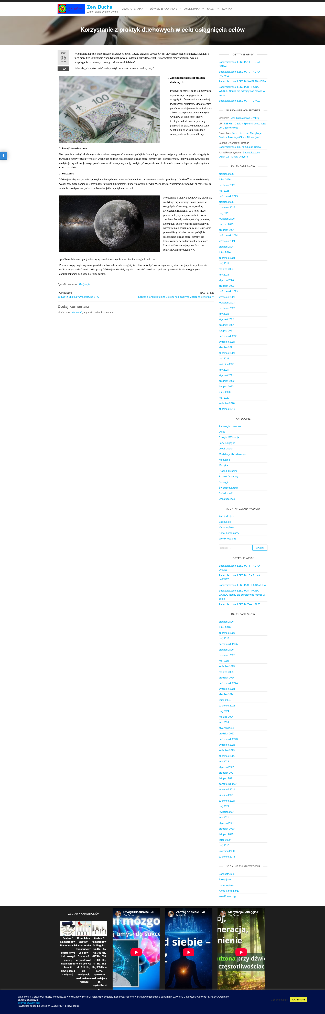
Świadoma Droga (228, 487)
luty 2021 (224, 369)
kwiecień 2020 (227, 403)
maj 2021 (224, 358)
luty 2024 (224, 274)
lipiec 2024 (225, 252)
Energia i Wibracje (229, 437)
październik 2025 (228, 196)
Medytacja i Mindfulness (232, 454)
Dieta (222, 431)
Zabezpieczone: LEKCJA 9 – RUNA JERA (242, 81)
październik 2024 (228, 235)
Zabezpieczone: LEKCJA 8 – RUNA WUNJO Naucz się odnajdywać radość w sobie (242, 91)
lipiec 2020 (225, 392)
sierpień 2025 (226, 201)
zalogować (76, 312)
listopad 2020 (226, 386)
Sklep (211, 8)
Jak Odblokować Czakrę (245, 118)
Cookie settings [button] (279, 999)
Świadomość (226, 493)
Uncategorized (227, 498)
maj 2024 (224, 263)
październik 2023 (228, 291)
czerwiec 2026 (227, 185)
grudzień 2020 (226, 380)
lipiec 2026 (225, 179)
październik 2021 (228, 336)
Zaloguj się (225, 521)
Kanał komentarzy (229, 533)
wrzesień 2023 (227, 297)
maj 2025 (224, 213)
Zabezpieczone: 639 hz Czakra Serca (240, 147)
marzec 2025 (226, 224)
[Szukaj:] (243, 548)
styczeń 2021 (226, 375)
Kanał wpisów (226, 527)
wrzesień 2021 (227, 341)
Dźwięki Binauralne (163, 8)
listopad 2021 (226, 330)
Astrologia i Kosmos (230, 426)
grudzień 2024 (226, 229)
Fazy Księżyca (227, 443)
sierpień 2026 (226, 173)
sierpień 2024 (226, 246)
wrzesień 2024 (227, 241)
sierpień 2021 (226, 347)
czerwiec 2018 (227, 408)
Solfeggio (224, 482)
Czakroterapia (132, 8)
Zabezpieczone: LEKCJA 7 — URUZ (239, 100)
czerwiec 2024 (227, 257)
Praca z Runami (228, 470)
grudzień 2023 (226, 285)
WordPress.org (227, 538)
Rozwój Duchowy (228, 476)
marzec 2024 (226, 269)
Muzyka (223, 465)
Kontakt (228, 8)
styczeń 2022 (226, 319)
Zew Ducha (99, 6)
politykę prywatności (29, 1002)
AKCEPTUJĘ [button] (298, 999)
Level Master (226, 448)
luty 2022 (224, 313)
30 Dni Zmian (192, 8)
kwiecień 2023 (227, 302)
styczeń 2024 (226, 280)
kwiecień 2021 (227, 364)
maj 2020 (224, 397)
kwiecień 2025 (227, 218)
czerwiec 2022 (227, 308)
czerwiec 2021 (227, 353)
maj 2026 (224, 190)
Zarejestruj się (226, 516)
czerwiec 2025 (227, 207)
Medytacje (84, 284)
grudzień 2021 (226, 325)
